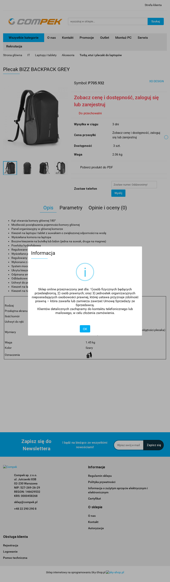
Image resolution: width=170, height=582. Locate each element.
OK (85, 329)
